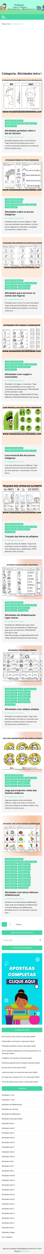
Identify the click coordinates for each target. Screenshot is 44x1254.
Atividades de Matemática (13, 202)
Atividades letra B (11, 286)
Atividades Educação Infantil (14, 123)
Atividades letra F (24, 694)
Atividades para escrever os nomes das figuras (20, 294)
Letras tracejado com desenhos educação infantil (19, 1072)
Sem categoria (10, 532)
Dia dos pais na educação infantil (14, 1067)
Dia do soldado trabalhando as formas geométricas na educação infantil (21, 1052)
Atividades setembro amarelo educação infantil (19, 1046)
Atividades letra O (11, 880)
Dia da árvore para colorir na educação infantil (18, 1036)
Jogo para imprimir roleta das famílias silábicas (21, 791)
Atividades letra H (11, 288)
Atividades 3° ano (8, 1100)
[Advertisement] (22, 49)
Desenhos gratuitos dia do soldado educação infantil (21, 1063)
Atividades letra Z (8, 1227)
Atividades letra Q (11, 882)
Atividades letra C (30, 123)
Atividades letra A (30, 283)
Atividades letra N (24, 877)
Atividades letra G (11, 367)
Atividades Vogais (11, 207)
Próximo (19, 924)
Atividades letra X (8, 1223)
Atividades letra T (24, 885)
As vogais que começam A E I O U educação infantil (20, 1077)
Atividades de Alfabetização (14, 121)
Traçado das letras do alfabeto (21, 536)
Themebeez (25, 1251)
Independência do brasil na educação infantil (18, 1041)
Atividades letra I (11, 126)
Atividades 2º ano (8, 1095)
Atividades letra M (23, 529)
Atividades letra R (24, 882)
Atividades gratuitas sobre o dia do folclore (20, 132)
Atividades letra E (11, 694)
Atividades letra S (11, 885)
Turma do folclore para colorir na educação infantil (20, 1082)
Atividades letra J (11, 610)
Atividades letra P (24, 880)
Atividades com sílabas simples (22, 709)
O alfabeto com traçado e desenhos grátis (17, 1058)
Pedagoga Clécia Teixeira (15, 137)
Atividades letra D (24, 691)
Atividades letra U (11, 887)
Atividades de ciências (10, 1109)
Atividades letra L (11, 702)
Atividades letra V (8, 1218)
